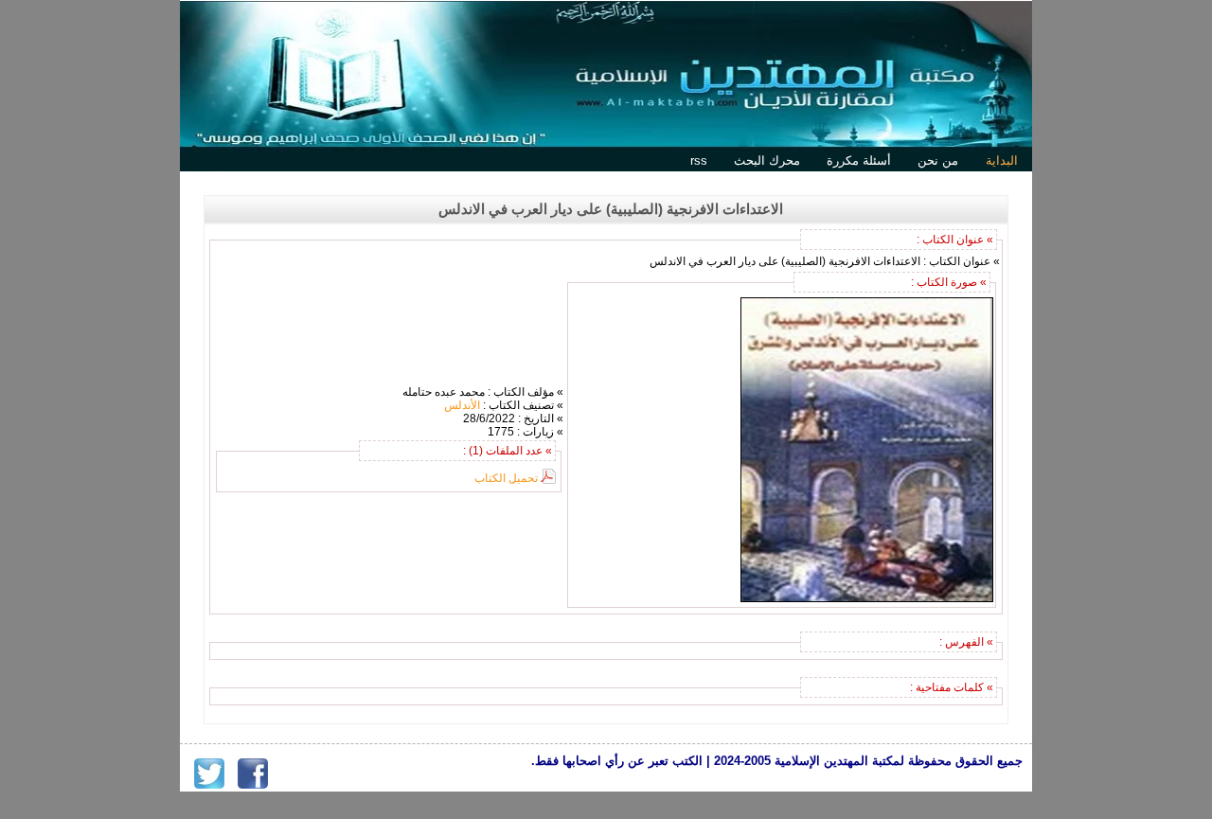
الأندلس (462, 405)
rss (698, 160)
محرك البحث (767, 160)
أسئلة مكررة (859, 160)
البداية (1002, 160)
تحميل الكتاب (506, 478)
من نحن (938, 160)
